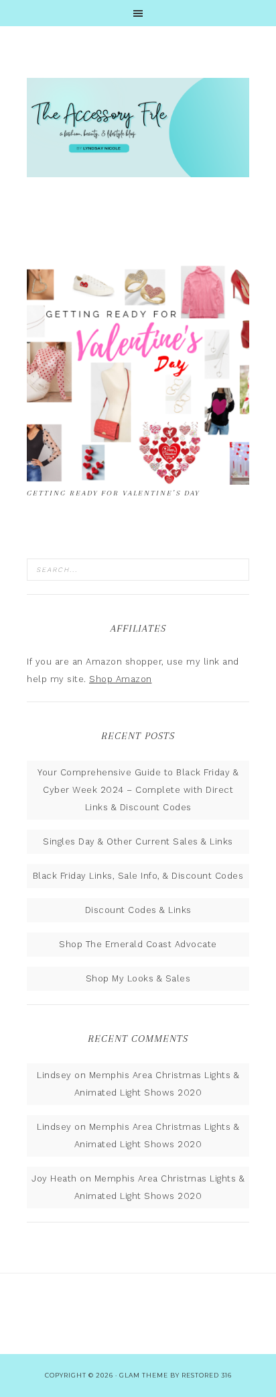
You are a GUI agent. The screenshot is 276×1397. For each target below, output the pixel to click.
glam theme (143, 1375)
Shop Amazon (120, 679)
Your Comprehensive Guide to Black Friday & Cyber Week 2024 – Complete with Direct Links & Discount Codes (138, 789)
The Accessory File (138, 127)
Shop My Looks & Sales (138, 978)
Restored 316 (207, 1375)
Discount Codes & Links (138, 910)
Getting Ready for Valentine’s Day (113, 493)
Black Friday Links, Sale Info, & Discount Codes (138, 876)
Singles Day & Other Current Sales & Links (138, 841)
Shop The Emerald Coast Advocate (138, 944)
